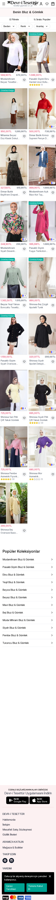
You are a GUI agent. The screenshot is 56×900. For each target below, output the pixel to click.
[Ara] (35, 4)
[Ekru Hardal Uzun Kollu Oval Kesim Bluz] (42, 52)
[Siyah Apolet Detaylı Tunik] (42, 334)
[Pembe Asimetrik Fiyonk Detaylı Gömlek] (13, 446)
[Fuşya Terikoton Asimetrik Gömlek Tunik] (42, 221)
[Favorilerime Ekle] (24, 79)
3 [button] (25, 295)
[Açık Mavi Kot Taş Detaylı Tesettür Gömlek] (42, 165)
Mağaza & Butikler (12, 847)
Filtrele (15, 19)
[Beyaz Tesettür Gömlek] (13, 52)
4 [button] (53, 239)
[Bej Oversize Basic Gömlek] (13, 503)
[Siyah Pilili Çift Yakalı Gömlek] (42, 390)
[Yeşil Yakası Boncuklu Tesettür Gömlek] (13, 277)
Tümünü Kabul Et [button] (35, 887)
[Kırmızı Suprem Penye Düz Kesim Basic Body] (42, 108)
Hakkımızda (8, 819)
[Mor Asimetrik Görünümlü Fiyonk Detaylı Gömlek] (42, 446)
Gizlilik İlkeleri (9, 834)
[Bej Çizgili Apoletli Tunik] (42, 277)
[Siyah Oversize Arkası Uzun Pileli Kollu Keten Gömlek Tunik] (13, 334)
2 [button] (53, 126)
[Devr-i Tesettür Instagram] (11, 860)
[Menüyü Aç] (3, 4)
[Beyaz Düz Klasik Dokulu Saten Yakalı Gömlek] (13, 108)
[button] (9, 26)
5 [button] (53, 295)
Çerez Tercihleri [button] (11, 887)
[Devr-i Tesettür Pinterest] (4, 860)
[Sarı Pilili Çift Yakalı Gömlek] (13, 390)
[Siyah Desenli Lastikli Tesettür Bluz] (13, 221)
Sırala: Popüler (43, 19)
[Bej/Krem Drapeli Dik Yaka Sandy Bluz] (13, 165)
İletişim (6, 824)
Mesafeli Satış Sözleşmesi (17, 829)
